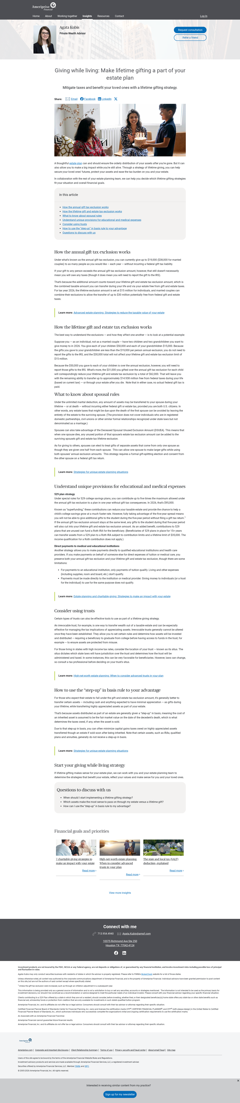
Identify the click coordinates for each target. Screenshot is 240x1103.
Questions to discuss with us (79, 232)
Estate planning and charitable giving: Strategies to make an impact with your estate (122, 596)
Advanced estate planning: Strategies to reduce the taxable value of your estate (119, 312)
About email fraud (156, 1050)
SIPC (87, 1066)
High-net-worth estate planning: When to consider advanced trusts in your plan (118, 675)
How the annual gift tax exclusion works (86, 207)
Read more (88, 870)
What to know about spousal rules (82, 215)
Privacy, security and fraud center (130, 1050)
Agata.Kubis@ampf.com (136, 933)
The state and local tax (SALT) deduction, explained (160, 861)
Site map (171, 1050)
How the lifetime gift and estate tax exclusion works (92, 211)
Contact (119, 16)
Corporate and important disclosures (52, 1050)
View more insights (120, 892)
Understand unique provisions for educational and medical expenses (102, 220)
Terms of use (106, 1050)
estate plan (75, 163)
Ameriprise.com (25, 1050)
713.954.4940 (106, 933)
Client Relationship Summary (84, 1050)
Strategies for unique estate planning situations (101, 472)
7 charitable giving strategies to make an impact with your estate (75, 861)
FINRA (77, 1066)
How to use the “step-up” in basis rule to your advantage (95, 228)
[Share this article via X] (116, 99)
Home (36, 16)
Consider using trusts (75, 224)
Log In (203, 16)
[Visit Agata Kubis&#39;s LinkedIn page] (124, 953)
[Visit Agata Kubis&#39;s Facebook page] (116, 953)
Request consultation (190, 30)
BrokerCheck (146, 974)
